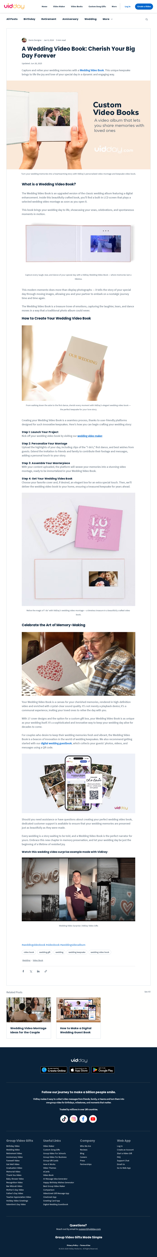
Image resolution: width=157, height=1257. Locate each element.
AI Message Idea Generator (55, 1178)
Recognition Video (14, 1182)
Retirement (48, 19)
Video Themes (49, 1168)
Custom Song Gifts (51, 1149)
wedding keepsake (77, 952)
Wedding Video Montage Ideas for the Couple (28, 1030)
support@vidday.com (90, 1229)
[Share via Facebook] (23, 971)
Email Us (121, 1164)
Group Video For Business (55, 1157)
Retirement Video (14, 1153)
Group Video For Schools (54, 1153)
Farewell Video (13, 1160)
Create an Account (125, 1149)
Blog (82, 1153)
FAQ (119, 1157)
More (106, 19)
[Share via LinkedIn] (38, 971)
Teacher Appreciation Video (18, 1197)
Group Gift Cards (50, 1160)
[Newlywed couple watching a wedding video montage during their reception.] (29, 1009)
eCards (46, 1171)
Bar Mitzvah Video (14, 1186)
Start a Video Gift (124, 1153)
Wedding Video (13, 1149)
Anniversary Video (14, 1157)
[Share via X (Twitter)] (30, 971)
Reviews (83, 1149)
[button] (60, 6)
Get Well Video (12, 1164)
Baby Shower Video (15, 1178)
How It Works (49, 1164)
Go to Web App (124, 1168)
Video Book (38, 960)
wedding (59, 952)
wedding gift (44, 952)
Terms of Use (85, 1245)
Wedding (90, 19)
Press (82, 1160)
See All (147, 991)
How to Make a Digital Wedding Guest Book (75, 1030)
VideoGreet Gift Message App (56, 1193)
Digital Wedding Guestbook (55, 1204)
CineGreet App (49, 1197)
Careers (83, 1157)
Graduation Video (14, 1168)
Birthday (29, 19)
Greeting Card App (51, 1200)
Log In (120, 1146)
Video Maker (48, 1146)
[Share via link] (45, 971)
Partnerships (86, 1164)
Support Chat (123, 1160)
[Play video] (78, 664)
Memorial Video (13, 1171)
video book (29, 952)
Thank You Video (13, 1175)
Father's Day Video (14, 1193)
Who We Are (85, 1146)
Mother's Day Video (15, 1189)
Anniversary (70, 19)
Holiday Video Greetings (17, 1200)
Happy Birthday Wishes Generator (58, 1182)
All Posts (11, 19)
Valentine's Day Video (16, 1204)
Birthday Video (13, 1146)
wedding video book (100, 952)
